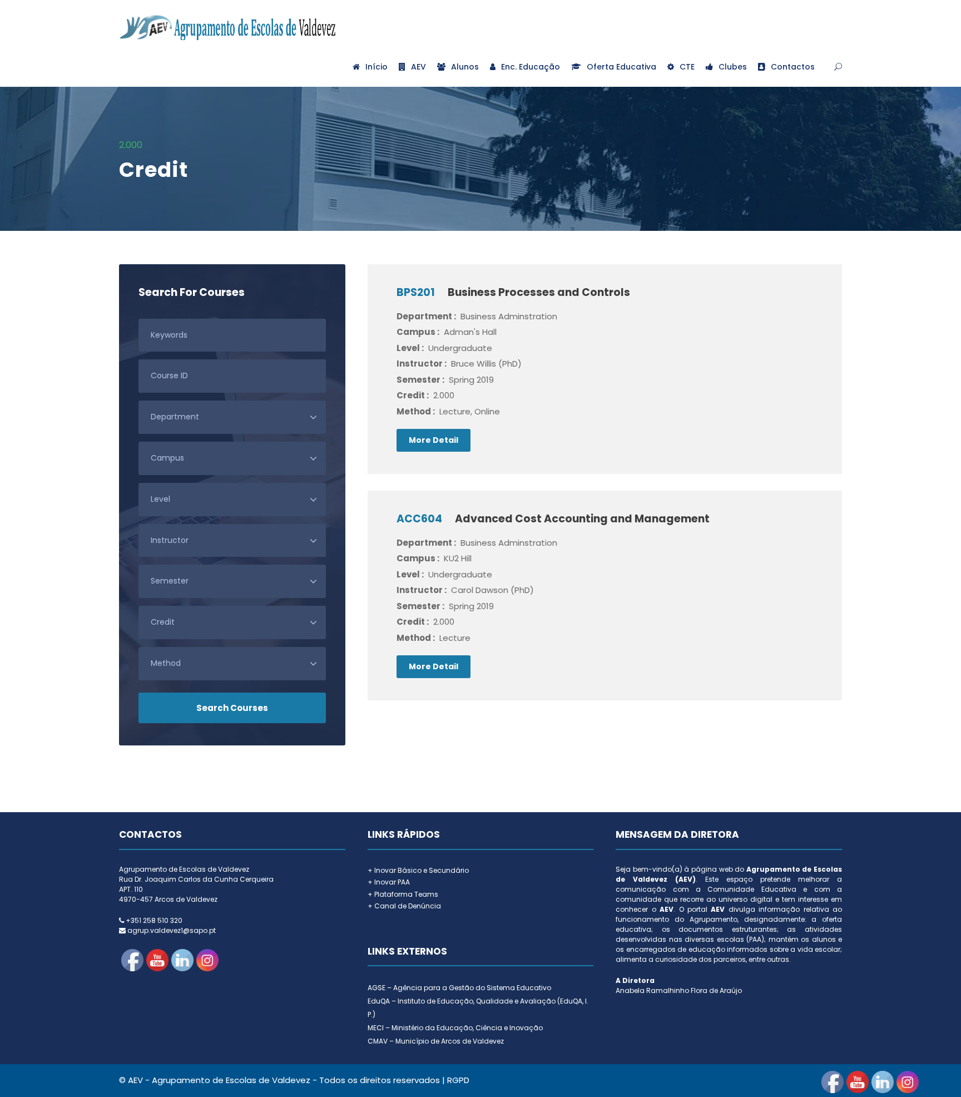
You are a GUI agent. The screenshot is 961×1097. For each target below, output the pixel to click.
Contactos (793, 66)
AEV (418, 66)
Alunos (465, 66)
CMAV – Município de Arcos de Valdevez (436, 1041)
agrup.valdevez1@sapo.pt (171, 930)
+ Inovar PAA (389, 882)
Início (376, 66)
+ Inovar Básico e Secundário (418, 870)
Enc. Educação (530, 66)
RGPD (458, 1080)
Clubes (733, 66)
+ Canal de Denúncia (404, 906)
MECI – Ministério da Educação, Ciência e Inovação (455, 1027)
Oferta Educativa (621, 66)
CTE (687, 66)
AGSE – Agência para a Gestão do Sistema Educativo (459, 987)
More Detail (433, 440)
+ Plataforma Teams (403, 894)
